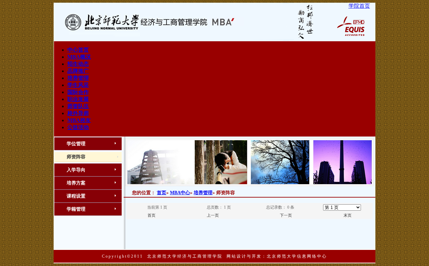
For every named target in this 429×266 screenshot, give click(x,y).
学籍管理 (76, 209)
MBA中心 (180, 192)
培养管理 (203, 192)
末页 (348, 215)
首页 (161, 192)
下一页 (286, 215)
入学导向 (76, 169)
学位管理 (76, 143)
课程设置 (76, 196)
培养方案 (76, 182)
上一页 (213, 215)
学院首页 (359, 6)
